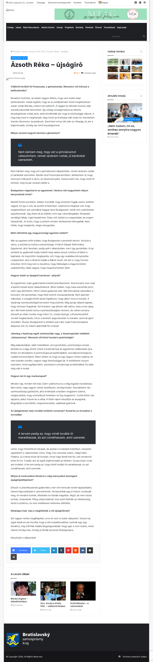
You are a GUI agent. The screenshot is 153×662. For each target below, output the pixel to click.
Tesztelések (90, 2)
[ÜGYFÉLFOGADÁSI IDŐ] (125, 62)
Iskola (18, 27)
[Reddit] (76, 550)
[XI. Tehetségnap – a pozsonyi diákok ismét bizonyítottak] (113, 69)
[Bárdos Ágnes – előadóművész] (23, 588)
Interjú (60, 27)
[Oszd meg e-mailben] (90, 550)
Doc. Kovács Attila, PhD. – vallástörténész (52, 605)
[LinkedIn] (54, 550)
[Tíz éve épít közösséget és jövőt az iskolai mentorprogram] (113, 76)
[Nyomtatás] (14, 557)
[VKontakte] (83, 550)
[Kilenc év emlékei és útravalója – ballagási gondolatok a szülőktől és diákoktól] (136, 62)
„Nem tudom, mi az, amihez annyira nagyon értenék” (124, 129)
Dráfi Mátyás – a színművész (79, 605)
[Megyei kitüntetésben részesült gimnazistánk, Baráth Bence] (125, 69)
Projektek (69, 27)
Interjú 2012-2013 (37, 51)
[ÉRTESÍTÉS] (136, 69)
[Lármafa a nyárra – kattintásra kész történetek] (113, 62)
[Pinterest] (68, 550)
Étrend (98, 27)
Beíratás (79, 27)
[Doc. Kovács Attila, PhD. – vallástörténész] (53, 590)
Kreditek (77, 2)
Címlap (10, 27)
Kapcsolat (121, 27)
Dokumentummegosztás (59, 2)
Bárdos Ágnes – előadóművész (19, 600)
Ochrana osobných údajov (135, 656)
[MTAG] (10, 10)
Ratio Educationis (31, 27)
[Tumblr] (61, 550)
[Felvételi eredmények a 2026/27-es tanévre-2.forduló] (125, 76)
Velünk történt (48, 27)
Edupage (41, 2)
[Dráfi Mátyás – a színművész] (83, 590)
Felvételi (89, 27)
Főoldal (16, 51)
